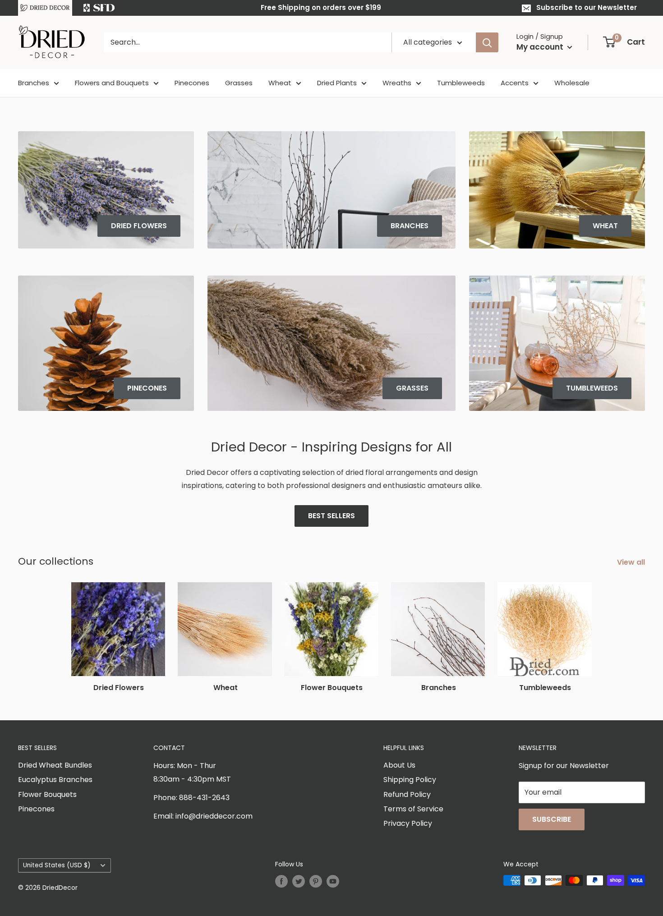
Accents (515, 82)
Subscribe (551, 819)
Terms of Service (413, 809)
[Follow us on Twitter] (298, 881)
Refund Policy (407, 794)
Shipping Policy (409, 779)
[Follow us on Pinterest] (315, 881)
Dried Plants (337, 82)
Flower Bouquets (47, 794)
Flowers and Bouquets (112, 82)
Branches (33, 82)
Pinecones (192, 82)
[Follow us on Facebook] (281, 881)
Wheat (279, 82)
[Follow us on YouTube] (333, 881)
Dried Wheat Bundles (55, 765)
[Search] (487, 42)
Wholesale (571, 82)
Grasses (239, 82)
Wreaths (396, 82)
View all (632, 562)
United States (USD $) (57, 865)
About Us (399, 765)
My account (540, 46)
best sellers (331, 516)
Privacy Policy (407, 823)
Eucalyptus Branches (55, 779)
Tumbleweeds (461, 82)
